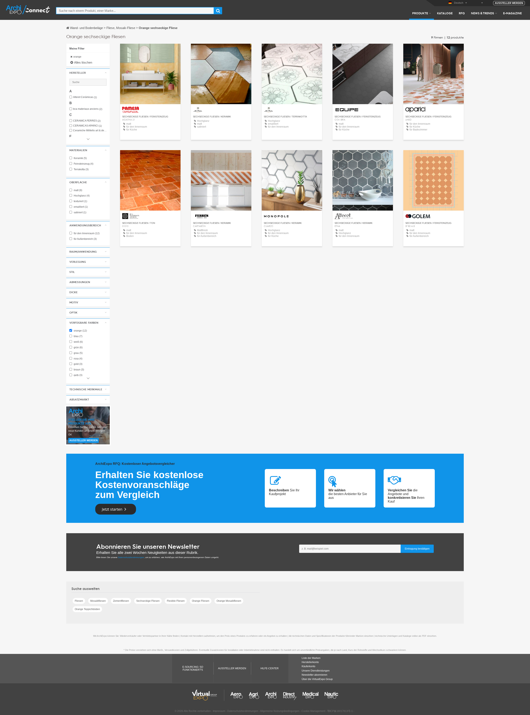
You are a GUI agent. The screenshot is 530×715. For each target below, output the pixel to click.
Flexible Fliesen (176, 600)
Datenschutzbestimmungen (131, 557)
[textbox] (135, 10)
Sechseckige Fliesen (148, 600)
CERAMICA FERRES (87, 120)
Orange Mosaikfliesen (229, 600)
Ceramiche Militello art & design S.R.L (90, 130)
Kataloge (445, 13)
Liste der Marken (311, 658)
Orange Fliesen (200, 600)
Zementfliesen (121, 600)
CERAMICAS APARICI (87, 125)
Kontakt (150, 50)
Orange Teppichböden (87, 609)
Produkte (420, 13)
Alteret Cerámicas (85, 97)
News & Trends (482, 13)
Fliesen (79, 600)
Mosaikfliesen (98, 600)
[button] (88, 73)
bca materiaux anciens (87, 109)
